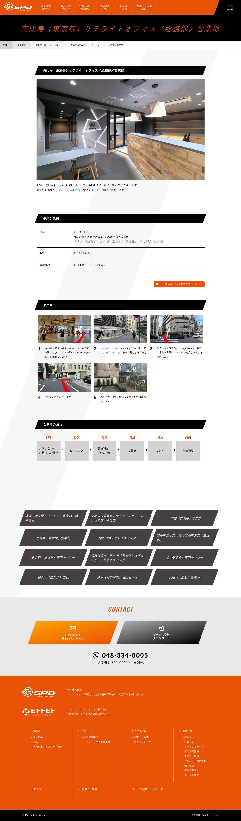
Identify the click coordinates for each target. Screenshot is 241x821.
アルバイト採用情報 (195, 761)
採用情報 (187, 730)
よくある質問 (191, 775)
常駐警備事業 (91, 737)
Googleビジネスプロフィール (181, 284)
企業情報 (21, 45)
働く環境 (189, 765)
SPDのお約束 (141, 737)
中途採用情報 (191, 756)
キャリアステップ (194, 746)
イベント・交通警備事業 (97, 742)
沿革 (35, 742)
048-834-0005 (125, 655)
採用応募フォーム (194, 770)
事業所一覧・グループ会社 (48, 45)
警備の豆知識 (89, 789)
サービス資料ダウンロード (147, 789)
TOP (5, 45)
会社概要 (38, 737)
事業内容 (87, 730)
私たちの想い (140, 730)
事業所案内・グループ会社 (47, 746)
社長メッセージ (142, 742)
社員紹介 (189, 742)
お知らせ (36, 789)
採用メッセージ (192, 737)
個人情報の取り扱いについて (205, 815)
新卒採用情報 (191, 751)
